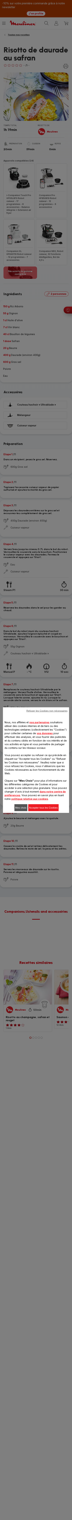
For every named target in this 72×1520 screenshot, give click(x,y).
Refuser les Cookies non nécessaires (46, 710)
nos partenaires (39, 722)
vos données (45, 733)
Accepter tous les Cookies (43, 807)
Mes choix (20, 807)
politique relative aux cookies (29, 798)
